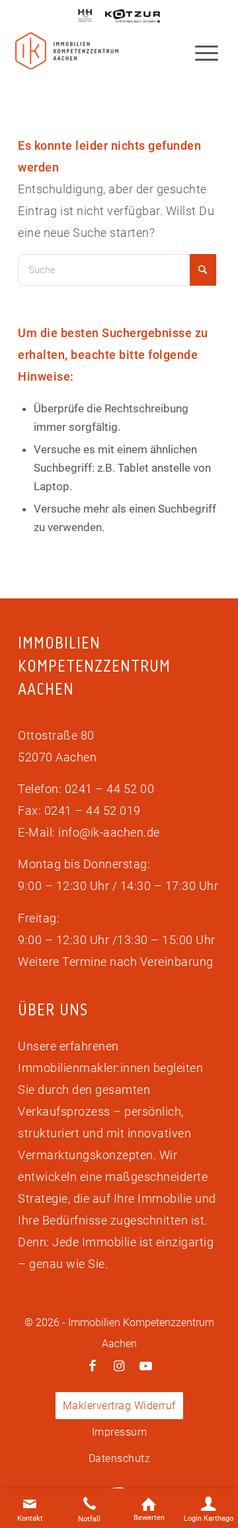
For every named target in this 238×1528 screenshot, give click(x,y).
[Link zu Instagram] (119, 1366)
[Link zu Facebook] (92, 1366)
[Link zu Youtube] (145, 1366)
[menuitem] (200, 52)
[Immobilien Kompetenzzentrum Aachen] (66, 51)
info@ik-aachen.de (109, 832)
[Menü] (200, 52)
